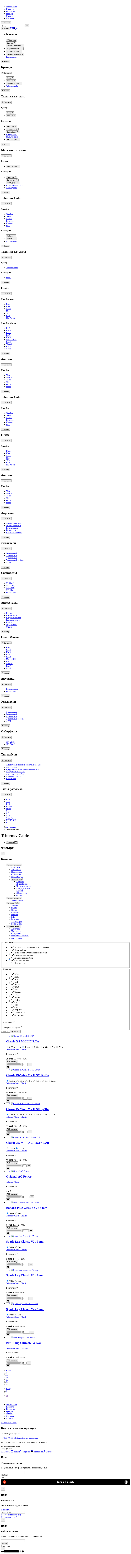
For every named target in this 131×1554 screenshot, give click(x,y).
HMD (8, 342)
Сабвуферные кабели (15, 772)
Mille (8, 311)
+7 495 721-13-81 (8, 1438)
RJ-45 (8, 822)
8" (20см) (10, 583)
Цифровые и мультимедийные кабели (22, 769)
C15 (8, 811)
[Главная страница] (3, 1400)
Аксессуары (12, 140)
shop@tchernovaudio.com (27, 1438)
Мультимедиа (12, 137)
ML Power (10, 318)
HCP (8, 315)
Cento (8, 309)
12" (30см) (10, 588)
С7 (7, 813)
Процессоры (11, 134)
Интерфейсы (11, 615)
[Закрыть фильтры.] (3, 853)
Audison (10, 81)
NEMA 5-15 (11, 820)
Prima (8, 384)
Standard (9, 214)
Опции (9, 627)
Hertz (9, 78)
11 (7, 1377)
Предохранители (13, 618)
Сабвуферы (12, 132)
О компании (11, 7)
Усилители (11, 129)
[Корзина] (17, 29)
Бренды (9, 14)
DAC (8, 278)
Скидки (9, 1418)
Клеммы (9, 613)
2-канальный (11, 555)
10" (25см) (10, 585)
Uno (8, 306)
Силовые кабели (13, 776)
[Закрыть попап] (3, 1488)
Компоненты (11, 530)
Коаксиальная (12, 528)
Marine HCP (11, 339)
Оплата (9, 16)
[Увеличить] (30, 1064)
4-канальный (11, 558)
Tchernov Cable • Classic (16, 1049)
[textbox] (65, 1472)
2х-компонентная (13, 523)
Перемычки (11, 779)
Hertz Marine (12, 166)
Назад (8, 1370)
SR (7, 382)
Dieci (8, 304)
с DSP (8, 562)
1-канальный (11, 553)
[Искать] (27, 25)
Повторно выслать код (11, 1515)
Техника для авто (14, 46)
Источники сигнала (14, 185)
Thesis (8, 380)
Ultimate (9, 223)
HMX (8, 330)
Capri (8, 349)
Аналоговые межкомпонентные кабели (23, 765)
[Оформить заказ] (11, 29)
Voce (8, 375)
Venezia (9, 344)
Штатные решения (14, 532)
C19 (8, 815)
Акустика (11, 126)
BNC (8, 804)
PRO (8, 225)
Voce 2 (9, 377)
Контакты (10, 11)
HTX (8, 335)
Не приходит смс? (9, 1517)
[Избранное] (14, 29)
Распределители (13, 620)
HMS (8, 333)
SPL (8, 313)
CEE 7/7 (9, 818)
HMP (8, 346)
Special (9, 216)
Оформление (11, 624)
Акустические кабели (15, 774)
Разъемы (11, 239)
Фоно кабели (12, 767)
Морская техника (14, 49)
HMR (8, 337)
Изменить (5, 1510)
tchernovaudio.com (9, 1423)
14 (7, 1384)
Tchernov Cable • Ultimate (17, 1348)
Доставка (10, 18)
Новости (10, 9)
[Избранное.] (8, 1067)
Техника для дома (14, 54)
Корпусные (11, 592)
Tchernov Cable (13, 51)
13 (7, 1382)
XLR (8, 802)
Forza (8, 387)
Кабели (10, 236)
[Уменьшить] (14, 1064)
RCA (8, 799)
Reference (10, 221)
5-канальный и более (15, 560)
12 (7, 1380)
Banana (9, 806)
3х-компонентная (13, 525)
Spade (8, 808)
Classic (9, 219)
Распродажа (11, 57)
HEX (8, 328)
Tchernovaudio (12, 86)
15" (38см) (10, 590)
